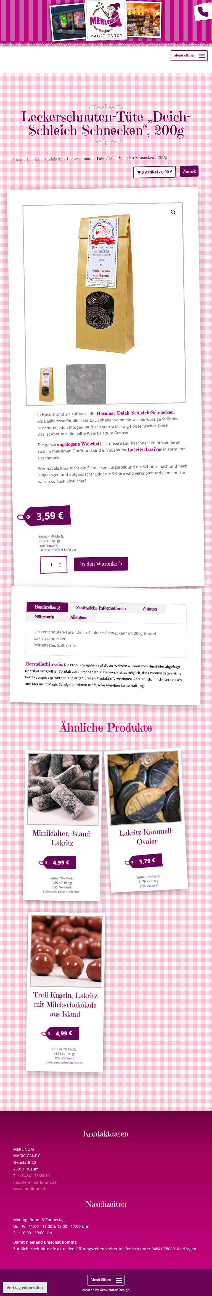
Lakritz (32, 159)
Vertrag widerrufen (25, 1287)
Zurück (189, 171)
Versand (52, 545)
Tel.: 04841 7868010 (31, 1175)
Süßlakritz (53, 159)
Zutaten (150, 609)
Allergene (78, 617)
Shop (17, 159)
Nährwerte (44, 616)
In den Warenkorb (101, 564)
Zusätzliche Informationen (101, 608)
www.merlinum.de (30, 1188)
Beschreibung (47, 607)
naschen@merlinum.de (35, 1182)
